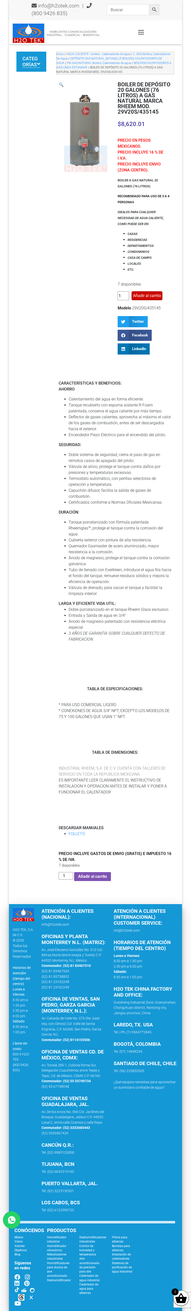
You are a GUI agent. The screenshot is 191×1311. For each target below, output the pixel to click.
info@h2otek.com (58, 6)
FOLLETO (77, 833)
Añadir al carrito (147, 295)
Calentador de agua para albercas (88, 1289)
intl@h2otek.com (127, 930)
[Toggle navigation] (141, 32)
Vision (18, 1241)
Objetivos (20, 1250)
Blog (17, 1254)
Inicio (60, 54)
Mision (18, 1237)
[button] (61, 84)
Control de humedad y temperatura (87, 1250)
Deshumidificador (59, 1280)
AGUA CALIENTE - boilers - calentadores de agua (98, 54)
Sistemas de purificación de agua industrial (122, 1267)
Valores (19, 1246)
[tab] (31, 62)
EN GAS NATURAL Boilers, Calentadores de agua (99, 63)
